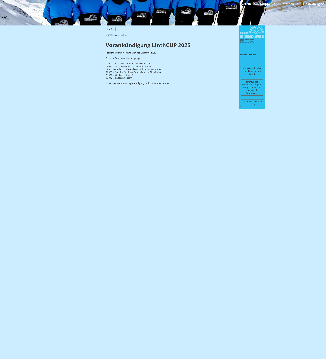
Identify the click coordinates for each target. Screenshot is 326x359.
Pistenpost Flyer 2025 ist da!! (252, 103)
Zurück (110, 29)
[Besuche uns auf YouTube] (247, 41)
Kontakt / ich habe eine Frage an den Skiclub (252, 71)
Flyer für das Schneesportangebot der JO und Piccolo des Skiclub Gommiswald (252, 87)
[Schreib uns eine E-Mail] (252, 41)
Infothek (287, 4)
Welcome (230, 4)
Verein (246, 4)
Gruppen (266, 4)
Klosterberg (311, 4)
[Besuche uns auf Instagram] (242, 41)
